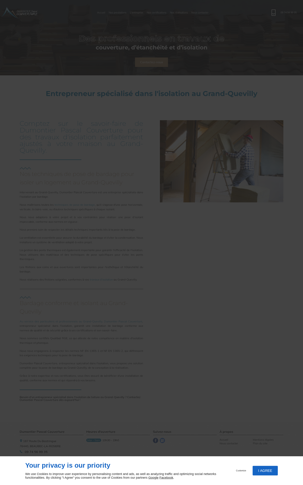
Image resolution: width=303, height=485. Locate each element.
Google (153, 477)
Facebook (166, 477)
